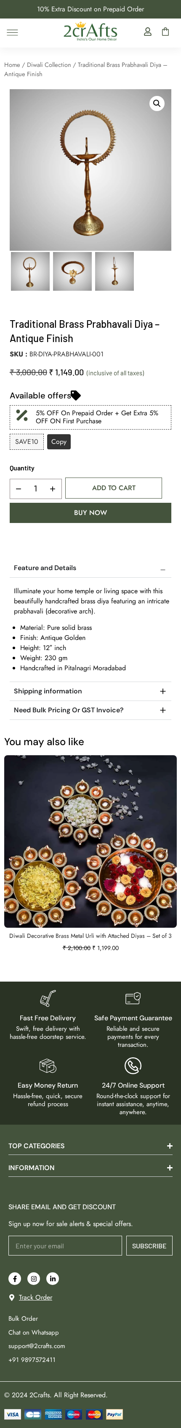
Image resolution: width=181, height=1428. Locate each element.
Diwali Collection (49, 64)
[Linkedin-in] (52, 1278)
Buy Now (90, 513)
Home (12, 64)
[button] (157, 103)
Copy (59, 441)
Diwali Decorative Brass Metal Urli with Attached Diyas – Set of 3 (90, 936)
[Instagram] (33, 1278)
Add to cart (114, 488)
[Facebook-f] (14, 1278)
